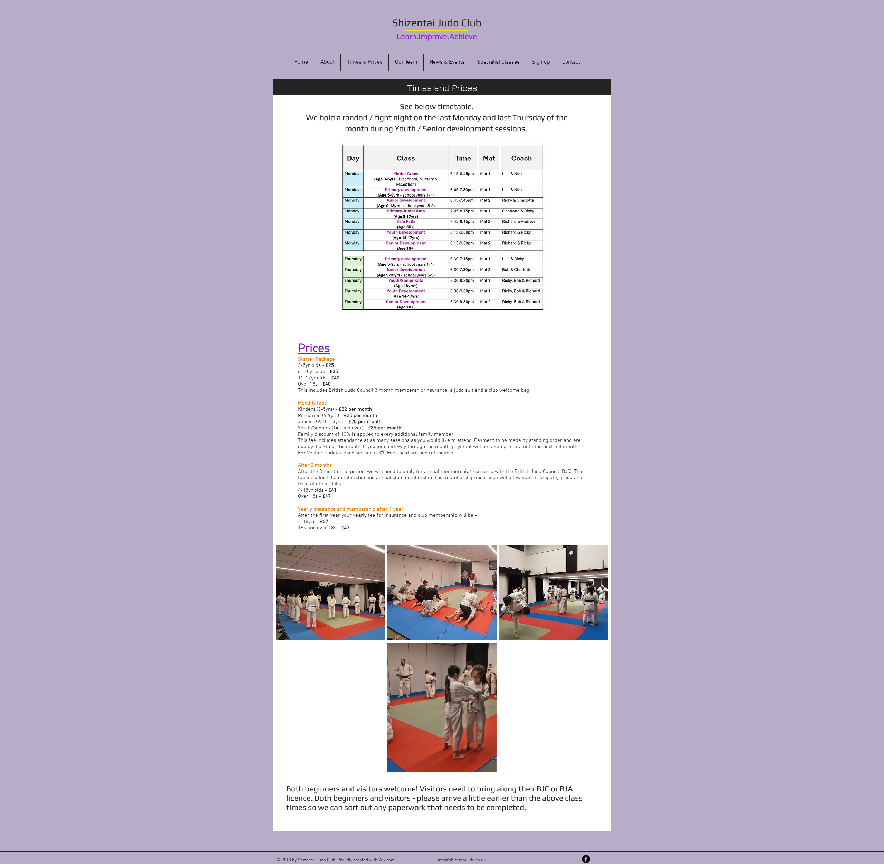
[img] (330, 592)
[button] (488, 764)
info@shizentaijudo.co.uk (462, 860)
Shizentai (413, 23)
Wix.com (386, 860)
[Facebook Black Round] (586, 859)
